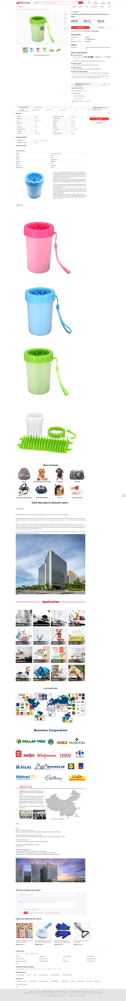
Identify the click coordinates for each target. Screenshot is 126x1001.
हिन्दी (80, 992)
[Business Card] (108, 113)
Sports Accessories (43, 958)
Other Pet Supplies (20, 975)
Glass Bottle (65, 961)
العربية (70, 992)
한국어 (73, 992)
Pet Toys (29, 975)
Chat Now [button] (101, 27)
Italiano (56, 992)
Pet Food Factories (33, 981)
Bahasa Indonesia (99, 992)
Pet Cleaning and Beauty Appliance (43, 9)
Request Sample (95, 31)
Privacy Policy (82, 995)
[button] (82, 110)
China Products (37, 991)
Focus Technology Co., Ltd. (54, 995)
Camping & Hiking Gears (91, 958)
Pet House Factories (43, 981)
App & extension (94, 6)
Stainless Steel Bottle (43, 961)
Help (87, 6)
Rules (109, 6)
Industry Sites (71, 991)
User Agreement (70, 995)
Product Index (85, 991)
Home (17, 9)
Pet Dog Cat (73, 981)
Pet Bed (34, 975)
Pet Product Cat (64, 981)
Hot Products (30, 991)
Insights (96, 991)
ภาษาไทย (84, 992)
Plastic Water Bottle (91, 961)
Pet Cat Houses (97, 981)
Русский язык (51, 992)
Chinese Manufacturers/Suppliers (47, 991)
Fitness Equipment (67, 956)
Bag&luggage (42, 956)
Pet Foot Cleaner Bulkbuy (22, 984)
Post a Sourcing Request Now (52, 912)
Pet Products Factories (21, 981)
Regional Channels (78, 991)
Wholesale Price (65, 991)
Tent (64, 958)
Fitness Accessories (20, 958)
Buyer (80, 6)
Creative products (90, 956)
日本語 (77, 992)
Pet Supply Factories (54, 981)
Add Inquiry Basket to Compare (42, 55)
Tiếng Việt (93, 992)
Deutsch (60, 992)
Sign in (109, 3)
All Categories (20, 6)
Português (41, 992)
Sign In (73, 101)
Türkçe (88, 992)
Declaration (77, 995)
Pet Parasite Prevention (67, 975)
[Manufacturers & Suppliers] (23, 2)
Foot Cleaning (81, 981)
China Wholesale (58, 991)
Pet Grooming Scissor (55, 975)
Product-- (18, 956)
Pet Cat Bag (89, 981)
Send (26, 912)
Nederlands (65, 992)
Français (45, 992)
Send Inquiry (80, 27)
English (32, 992)
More (17, 986)
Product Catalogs (34, 953)
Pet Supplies (33, 9)
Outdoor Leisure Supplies (21, 961)
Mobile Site (91, 991)
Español (36, 992)
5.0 (94, 109)
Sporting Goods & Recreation (24, 9)
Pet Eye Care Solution (43, 975)
